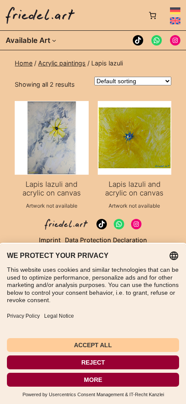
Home (23, 63)
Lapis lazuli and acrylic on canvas (51, 188)
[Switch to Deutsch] (175, 10)
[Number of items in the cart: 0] (153, 15)
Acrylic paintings (62, 63)
